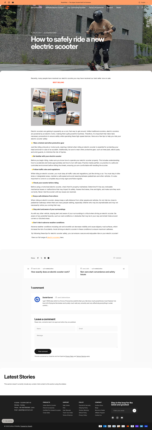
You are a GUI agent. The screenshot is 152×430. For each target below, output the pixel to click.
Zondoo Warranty (84, 410)
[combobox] (143, 2)
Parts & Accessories (48, 407)
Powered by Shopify (26, 426)
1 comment (118, 258)
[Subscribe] (134, 410)
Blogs (96, 407)
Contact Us (98, 415)
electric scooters (53, 237)
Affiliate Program (100, 412)
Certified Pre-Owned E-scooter (52, 410)
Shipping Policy (83, 407)
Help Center (66, 405)
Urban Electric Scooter (49, 405)
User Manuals (67, 410)
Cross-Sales (46, 412)
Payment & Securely (85, 405)
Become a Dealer (100, 410)
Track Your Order (68, 412)
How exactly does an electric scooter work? (50, 272)
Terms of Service (81, 356)
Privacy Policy (69, 356)
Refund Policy (83, 412)
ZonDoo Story (99, 405)
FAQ (64, 407)
